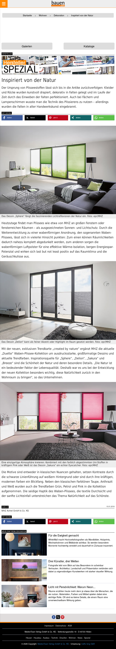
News (80, 637)
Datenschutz (60, 625)
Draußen (63, 637)
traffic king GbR (88, 643)
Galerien (27, 46)
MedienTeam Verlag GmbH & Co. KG (53, 643)
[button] (12, 117)
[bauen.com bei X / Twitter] (58, 617)
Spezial (87, 637)
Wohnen (72, 637)
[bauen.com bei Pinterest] (62, 617)
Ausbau (46, 637)
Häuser (29, 637)
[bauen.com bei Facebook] (54, 617)
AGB (70, 625)
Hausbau (37, 637)
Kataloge (89, 46)
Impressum (49, 625)
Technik (54, 637)
